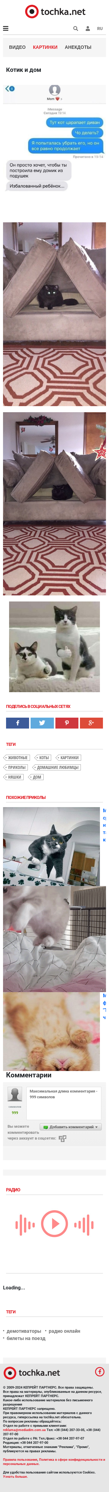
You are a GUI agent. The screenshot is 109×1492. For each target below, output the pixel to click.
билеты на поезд (26, 1338)
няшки (14, 777)
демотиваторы (24, 1331)
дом (37, 777)
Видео (17, 47)
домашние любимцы (57, 767)
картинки (70, 757)
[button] (88, 28)
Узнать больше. (15, 1477)
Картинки (45, 47)
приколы (16, 767)
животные (18, 757)
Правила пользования (20, 1460)
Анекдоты (78, 47)
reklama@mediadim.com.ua (24, 1430)
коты (44, 757)
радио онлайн (64, 1331)
